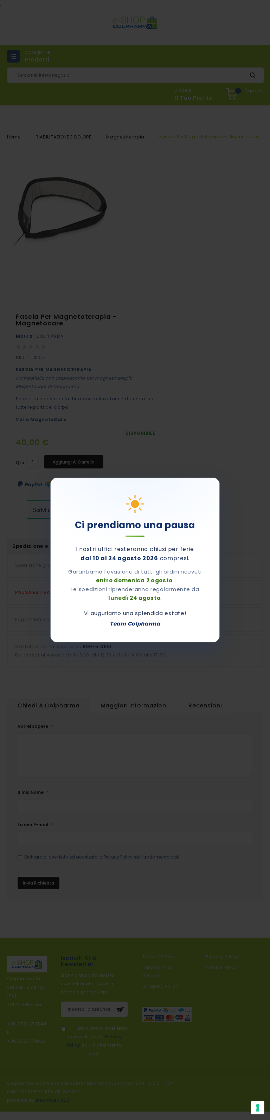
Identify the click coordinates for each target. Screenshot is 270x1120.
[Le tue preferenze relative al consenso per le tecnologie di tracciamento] (257, 1107)
